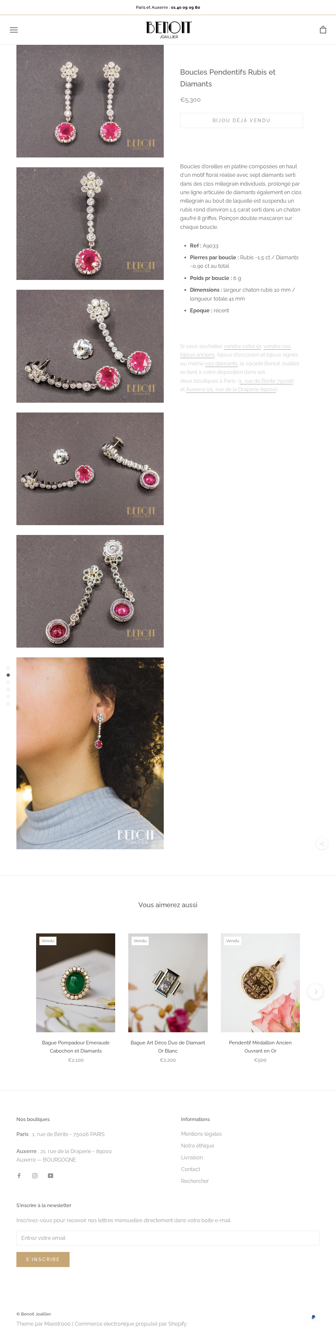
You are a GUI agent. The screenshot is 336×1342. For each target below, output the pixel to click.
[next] (315, 991)
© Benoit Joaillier (33, 1314)
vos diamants (221, 363)
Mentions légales (201, 1134)
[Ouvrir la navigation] (14, 30)
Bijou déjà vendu (242, 120)
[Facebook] (19, 1175)
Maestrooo (57, 1324)
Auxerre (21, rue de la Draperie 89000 (231, 389)
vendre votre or (242, 346)
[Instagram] (34, 1175)
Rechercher (195, 1181)
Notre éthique (197, 1146)
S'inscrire (43, 1259)
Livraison (192, 1157)
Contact (190, 1169)
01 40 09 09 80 (185, 7)
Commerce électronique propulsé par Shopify (131, 1324)
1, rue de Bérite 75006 (266, 381)
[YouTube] (50, 1175)
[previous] (20, 991)
